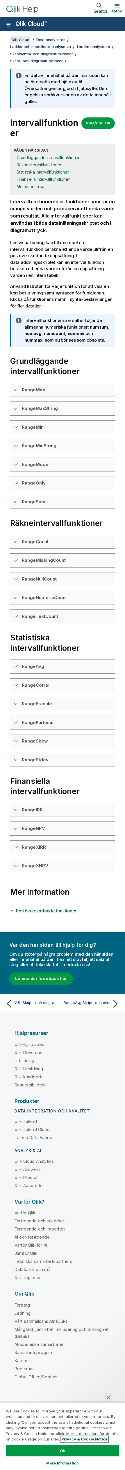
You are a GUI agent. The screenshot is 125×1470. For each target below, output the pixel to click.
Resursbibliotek (30, 1084)
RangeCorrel (35, 685)
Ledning (23, 1313)
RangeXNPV (35, 865)
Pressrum (24, 1368)
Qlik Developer (29, 1052)
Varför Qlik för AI (31, 1245)
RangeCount (35, 541)
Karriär (21, 1360)
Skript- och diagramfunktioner (36, 60)
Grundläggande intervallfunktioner (48, 157)
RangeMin (33, 427)
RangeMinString (39, 445)
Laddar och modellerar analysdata (40, 46)
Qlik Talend (26, 1121)
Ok (62, 1450)
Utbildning (25, 1060)
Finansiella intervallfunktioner (43, 179)
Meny (117, 11)
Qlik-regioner (28, 1277)
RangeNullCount (39, 579)
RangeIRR (32, 810)
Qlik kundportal (29, 1076)
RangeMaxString (40, 408)
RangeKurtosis (37, 722)
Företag (22, 1305)
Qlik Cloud (31, 23)
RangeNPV (33, 828)
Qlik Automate (29, 1185)
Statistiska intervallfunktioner (43, 172)
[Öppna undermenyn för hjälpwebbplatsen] (8, 24)
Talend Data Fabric (33, 1137)
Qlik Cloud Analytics (34, 1161)
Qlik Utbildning (29, 1068)
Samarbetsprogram (34, 1352)
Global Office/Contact (36, 1376)
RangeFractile (37, 703)
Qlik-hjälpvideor (30, 1044)
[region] (62, 1436)
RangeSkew (35, 741)
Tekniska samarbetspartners (43, 1261)
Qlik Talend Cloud (32, 1129)
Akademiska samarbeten (40, 1344)
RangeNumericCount (44, 597)
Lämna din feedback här (41, 978)
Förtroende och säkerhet (40, 1220)
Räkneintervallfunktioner (39, 164)
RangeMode (35, 464)
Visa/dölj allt (98, 123)
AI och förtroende (32, 1237)
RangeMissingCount (44, 560)
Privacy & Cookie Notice (84, 1439)
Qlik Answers (28, 1169)
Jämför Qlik (26, 1253)
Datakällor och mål (33, 1269)
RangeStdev (35, 759)
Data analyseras (50, 39)
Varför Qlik (25, 1212)
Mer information (31, 186)
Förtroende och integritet (40, 1228)
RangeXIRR (34, 847)
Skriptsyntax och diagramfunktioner (41, 53)
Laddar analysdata (93, 46)
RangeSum (33, 501)
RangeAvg (33, 666)
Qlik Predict (26, 1177)
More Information (62, 1463)
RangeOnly (34, 483)
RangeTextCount (40, 616)
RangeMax (33, 390)
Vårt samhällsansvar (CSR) (41, 1321)
